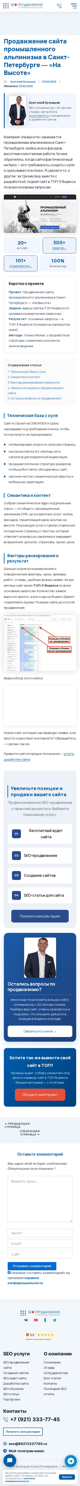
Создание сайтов (15, 1373)
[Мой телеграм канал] (54, 1320)
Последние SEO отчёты (55, 1391)
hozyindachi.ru (39, 115)
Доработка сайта (16, 1383)
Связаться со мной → (40, 1031)
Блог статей (52, 1378)
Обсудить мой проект (40, 1094)
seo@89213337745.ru (28, 1444)
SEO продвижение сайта (16, 1365)
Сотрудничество (56, 1373)
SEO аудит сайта (14, 1378)
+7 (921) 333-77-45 (60, 5)
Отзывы (49, 1368)
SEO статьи (11, 1394)
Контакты (50, 1383)
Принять (67, 1476)
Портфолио (11, 1399)
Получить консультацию (40, 916)
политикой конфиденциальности (20, 1480)
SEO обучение (13, 1389)
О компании (52, 1362)
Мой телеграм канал (26, 1451)
